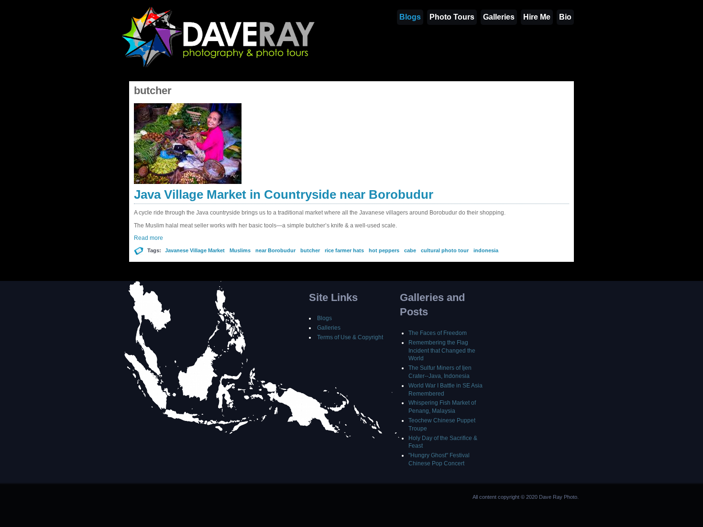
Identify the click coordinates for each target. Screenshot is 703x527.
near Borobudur (275, 250)
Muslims (240, 250)
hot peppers (384, 250)
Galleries (499, 17)
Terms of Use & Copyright (350, 337)
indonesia (485, 250)
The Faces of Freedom (437, 333)
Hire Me (536, 17)
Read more (148, 238)
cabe (410, 250)
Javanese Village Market (195, 250)
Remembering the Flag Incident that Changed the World (441, 350)
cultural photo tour (445, 250)
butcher (310, 250)
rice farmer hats (344, 250)
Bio (565, 17)
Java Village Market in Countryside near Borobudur (283, 194)
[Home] (219, 67)
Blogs (410, 17)
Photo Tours (451, 17)
